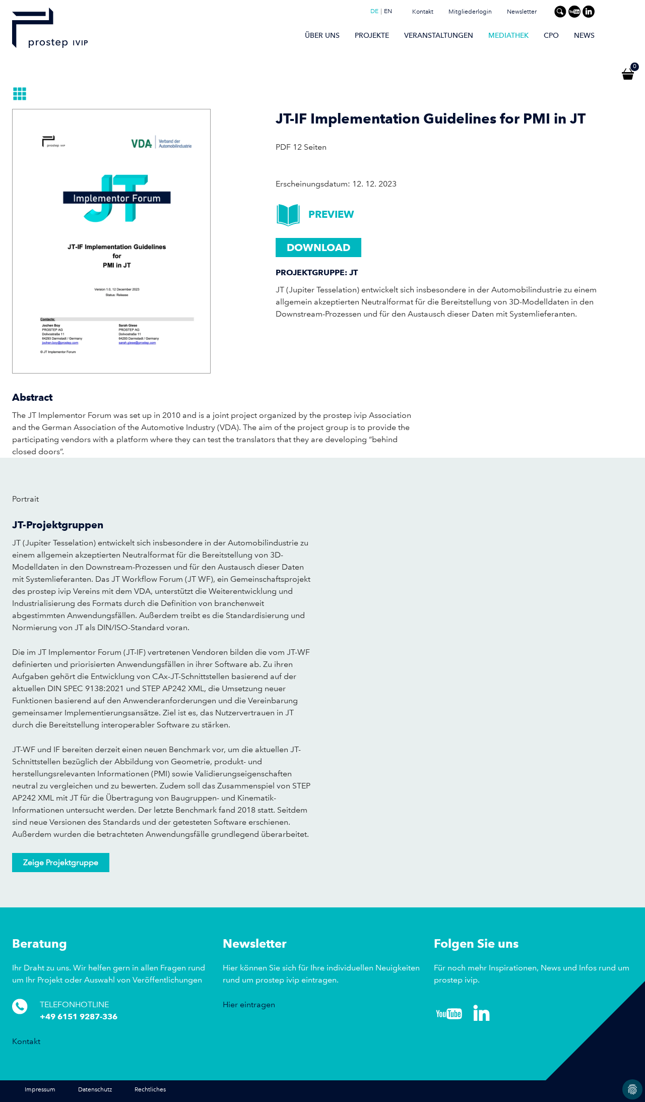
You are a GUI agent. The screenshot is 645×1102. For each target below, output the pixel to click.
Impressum (40, 1089)
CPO (551, 35)
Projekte (372, 35)
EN (388, 12)
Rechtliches (150, 1089)
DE (374, 12)
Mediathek (508, 35)
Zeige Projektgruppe (60, 862)
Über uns (322, 35)
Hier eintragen (249, 1004)
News (584, 35)
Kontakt (422, 12)
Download (318, 247)
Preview (331, 214)
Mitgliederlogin (470, 12)
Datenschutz (95, 1089)
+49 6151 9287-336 (78, 1016)
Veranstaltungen (438, 35)
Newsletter (522, 12)
